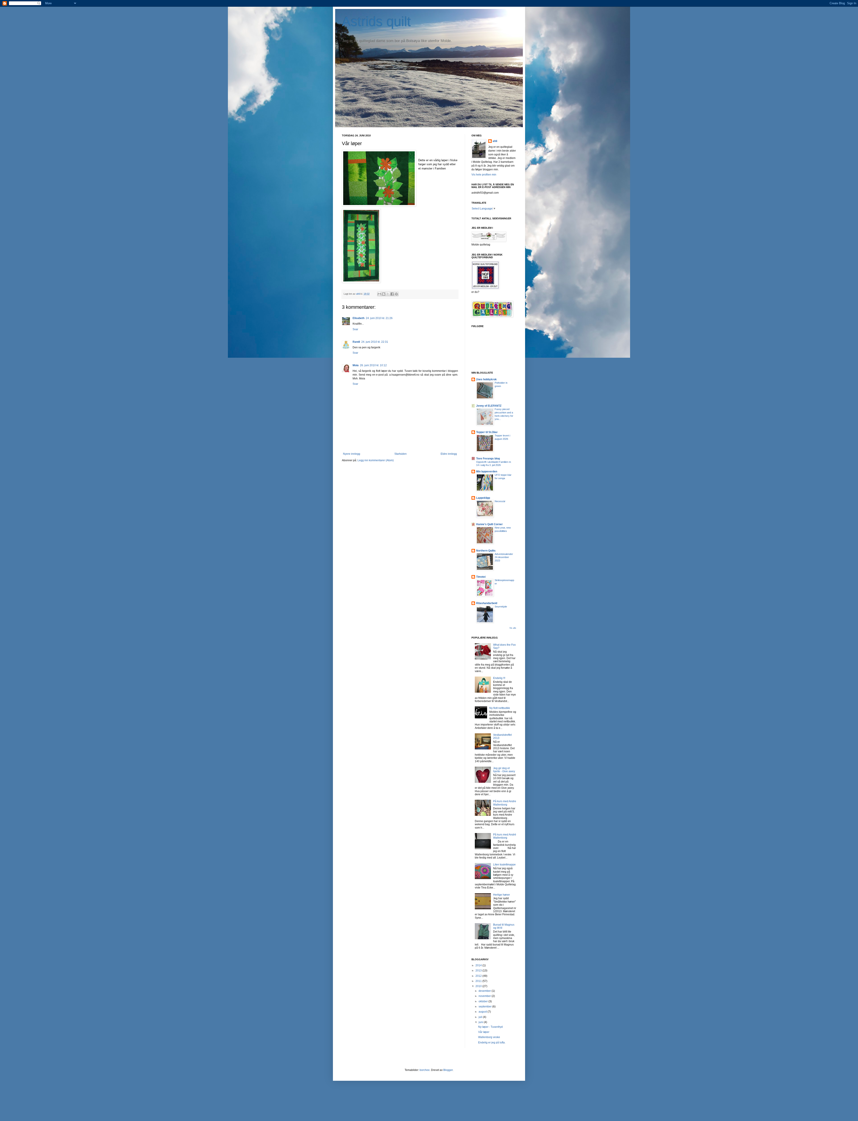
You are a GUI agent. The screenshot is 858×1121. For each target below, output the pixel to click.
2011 (478, 981)
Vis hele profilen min (483, 174)
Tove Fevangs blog (488, 458)
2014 (478, 965)
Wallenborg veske (489, 1037)
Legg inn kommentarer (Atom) (376, 460)
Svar (355, 329)
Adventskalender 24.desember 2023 (504, 557)
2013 (478, 970)
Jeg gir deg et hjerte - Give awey (504, 770)
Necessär (500, 501)
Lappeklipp (483, 497)
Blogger (448, 1070)
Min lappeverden (486, 471)
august (483, 1011)
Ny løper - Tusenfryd (490, 1026)
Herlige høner (501, 894)
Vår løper (483, 1032)
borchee (425, 1070)
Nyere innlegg (351, 453)
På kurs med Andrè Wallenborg (504, 836)
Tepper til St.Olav (487, 432)
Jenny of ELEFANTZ (488, 405)
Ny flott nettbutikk (499, 708)
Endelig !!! (499, 678)
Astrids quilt (376, 21)
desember (485, 990)
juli (481, 1017)
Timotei (481, 576)
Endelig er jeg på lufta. (491, 1042)
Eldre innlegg (449, 453)
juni (481, 1022)
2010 (478, 986)
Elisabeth (358, 318)
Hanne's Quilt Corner (489, 524)
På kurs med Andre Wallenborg (504, 803)
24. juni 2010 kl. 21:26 (379, 318)
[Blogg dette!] (383, 294)
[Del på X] (388, 294)
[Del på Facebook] (392, 294)
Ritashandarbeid (486, 603)
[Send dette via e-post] (379, 294)
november (485, 996)
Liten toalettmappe (504, 864)
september (485, 1006)
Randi (356, 341)
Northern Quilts (486, 550)
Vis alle (512, 628)
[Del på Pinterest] (396, 294)
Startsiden (400, 453)
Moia (356, 365)
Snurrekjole (501, 606)
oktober (483, 1001)
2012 (478, 975)
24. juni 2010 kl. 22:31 (374, 341)
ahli (358, 293)
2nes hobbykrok (486, 379)
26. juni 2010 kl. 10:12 (373, 365)
